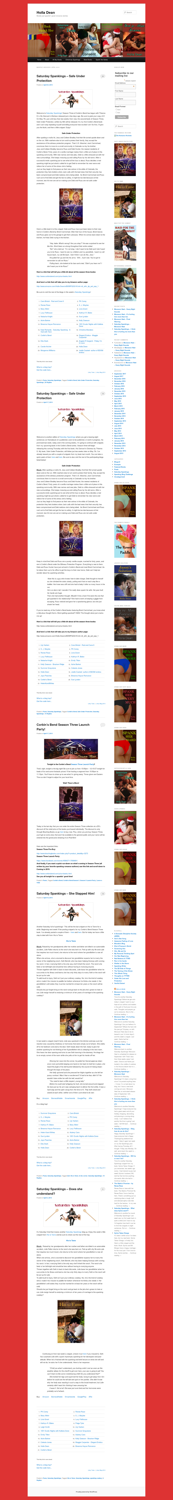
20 (103, 76)
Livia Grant (83, 309)
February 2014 (119, 438)
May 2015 (117, 401)
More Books (88, 59)
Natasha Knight (46, 316)
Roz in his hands (120, 961)
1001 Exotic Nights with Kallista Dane (91, 325)
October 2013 (119, 448)
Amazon (45, 1098)
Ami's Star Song (120, 938)
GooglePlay (81, 1098)
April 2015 (118, 403)
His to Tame (74, 1176)
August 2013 (118, 453)
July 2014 (117, 426)
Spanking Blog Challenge (123, 474)
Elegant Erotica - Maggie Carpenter (88, 336)
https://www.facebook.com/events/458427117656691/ (57, 860)
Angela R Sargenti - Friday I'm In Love (90, 342)
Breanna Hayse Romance (51, 324)
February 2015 (119, 408)
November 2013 (119, 446)
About (47, 59)
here (53, 457)
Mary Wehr (45, 309)
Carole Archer (46, 346)
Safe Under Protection (85, 380)
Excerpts (117, 464)
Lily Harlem (45, 645)
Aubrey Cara (74, 1132)
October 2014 (119, 418)
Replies (48, 382)
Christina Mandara (86, 329)
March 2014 (118, 436)
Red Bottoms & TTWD (122, 958)
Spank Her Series (102, 59)
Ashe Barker (45, 320)
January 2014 (119, 441)
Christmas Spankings (73, 59)
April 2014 (118, 433)
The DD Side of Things (122, 968)
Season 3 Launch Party (88, 880)
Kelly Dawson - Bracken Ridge (52, 664)
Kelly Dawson (84, 320)
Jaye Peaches (46, 675)
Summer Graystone (48, 668)
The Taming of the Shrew (123, 971)
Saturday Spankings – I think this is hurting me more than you (124, 331)
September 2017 (120, 374)
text (118, 113)
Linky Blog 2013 (100, 372)
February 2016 (119, 386)
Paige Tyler (79, 1423)
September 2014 (120, 421)
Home (39, 59)
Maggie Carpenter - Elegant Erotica (88, 1442)
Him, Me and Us (120, 951)
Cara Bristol (74, 1113)
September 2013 (120, 451)
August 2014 (118, 423)
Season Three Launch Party (82, 764)
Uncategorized (119, 477)
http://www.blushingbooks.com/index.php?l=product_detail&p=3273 (62, 853)
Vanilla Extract (119, 983)
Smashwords (70, 1098)
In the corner (83, 1176)
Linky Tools (91, 372)
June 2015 (118, 398)
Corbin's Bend (46, 335)
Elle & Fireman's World (122, 946)
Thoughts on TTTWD (121, 976)
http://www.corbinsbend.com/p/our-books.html (54, 276)
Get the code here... (44, 370)
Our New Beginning (121, 956)
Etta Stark (44, 341)
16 (103, 393)
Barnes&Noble (56, 1098)
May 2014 (117, 431)
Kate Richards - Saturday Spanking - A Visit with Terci (55, 330)
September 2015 (120, 396)
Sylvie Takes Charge (121, 1233)
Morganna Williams (48, 350)
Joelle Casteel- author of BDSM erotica (91, 351)
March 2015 (118, 406)
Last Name (119, 99)
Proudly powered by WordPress (86, 1492)
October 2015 (119, 393)
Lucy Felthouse (46, 312)
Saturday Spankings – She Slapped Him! (66, 893)
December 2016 (119, 379)
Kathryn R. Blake (85, 312)
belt (68, 1176)
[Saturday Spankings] (71, 912)
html (118, 110)
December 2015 (119, 391)
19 (103, 894)
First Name (119, 91)
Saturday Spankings (54, 113)
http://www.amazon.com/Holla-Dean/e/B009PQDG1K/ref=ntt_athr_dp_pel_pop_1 (68, 286)
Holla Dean (46, 12)
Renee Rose (45, 305)
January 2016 (119, 389)
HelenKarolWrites (47, 683)
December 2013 (119, 443)
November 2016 (119, 381)
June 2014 (118, 428)
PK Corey (82, 301)
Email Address (124, 83)
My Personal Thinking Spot (124, 953)
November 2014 (119, 416)
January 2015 (119, 411)
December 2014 (119, 413)
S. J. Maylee (84, 305)
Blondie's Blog (119, 943)
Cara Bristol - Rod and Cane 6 (52, 301)
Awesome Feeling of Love (123, 941)
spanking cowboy (96, 1478)
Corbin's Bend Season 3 (71, 880)
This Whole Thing (120, 973)
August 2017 (118, 376)
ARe (90, 1098)
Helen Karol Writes (48, 1132)
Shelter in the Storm (121, 963)
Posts (45, 380)
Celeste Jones (76, 668)
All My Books (57, 59)
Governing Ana (119, 948)
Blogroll (117, 462)
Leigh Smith (45, 1427)
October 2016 (119, 383)
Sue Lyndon (83, 316)
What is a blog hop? (44, 367)
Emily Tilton (75, 660)
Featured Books (120, 467)
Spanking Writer (120, 966)
